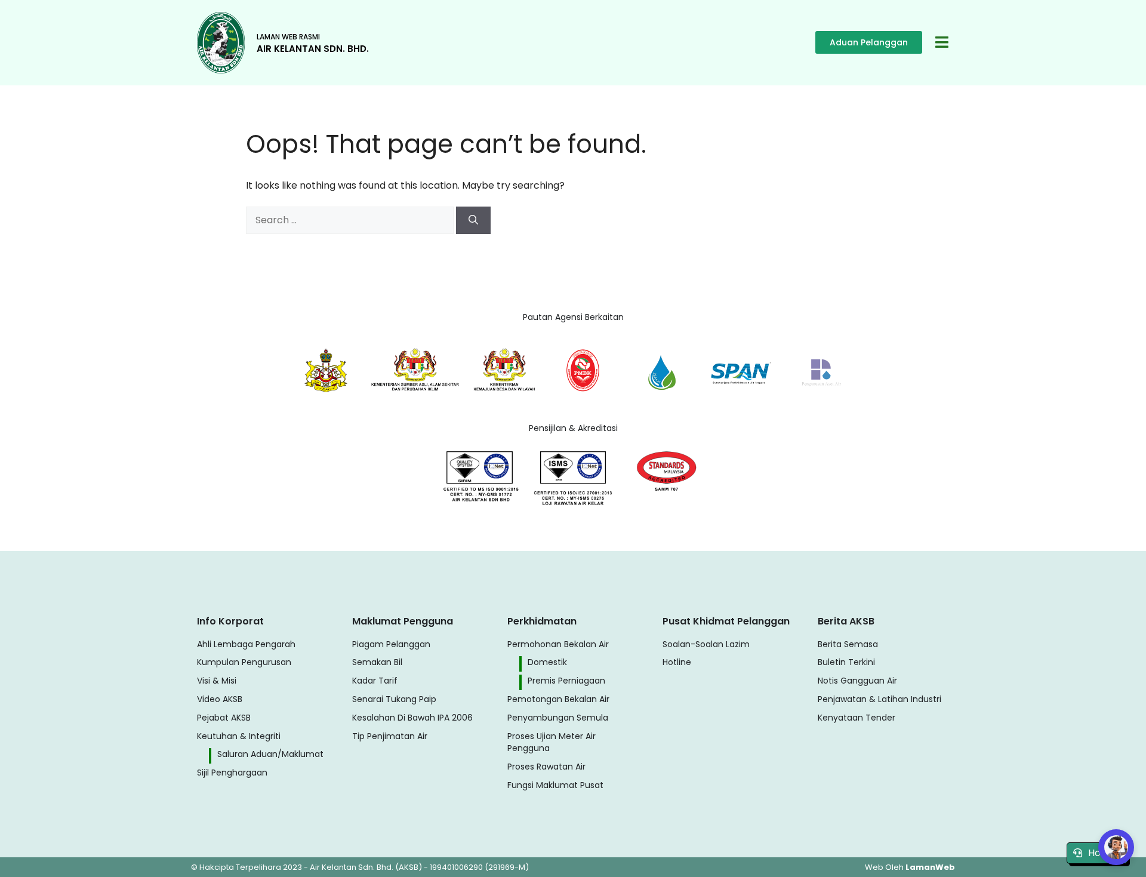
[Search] (473, 220)
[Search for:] (351, 220)
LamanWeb (930, 867)
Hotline (1104, 853)
